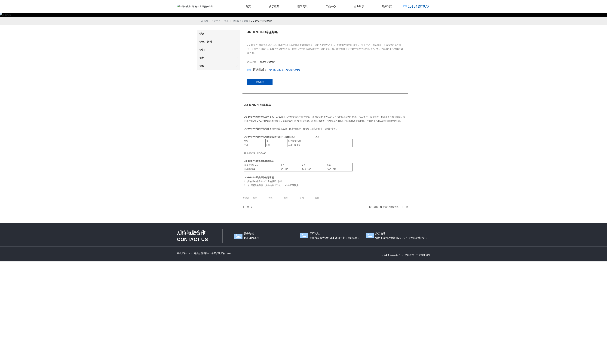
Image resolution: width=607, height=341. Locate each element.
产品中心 (216, 21)
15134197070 (418, 6)
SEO (229, 253)
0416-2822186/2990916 (284, 69)
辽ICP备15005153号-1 (392, 255)
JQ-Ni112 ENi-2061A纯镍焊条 (384, 207)
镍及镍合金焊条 (240, 21)
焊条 (226, 21)
